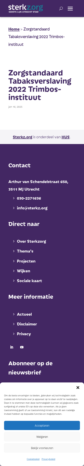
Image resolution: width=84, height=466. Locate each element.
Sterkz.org (22, 136)
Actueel (24, 314)
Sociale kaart (29, 280)
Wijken (23, 270)
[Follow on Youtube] (22, 347)
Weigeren (42, 436)
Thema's (25, 250)
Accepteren (42, 425)
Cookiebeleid (33, 459)
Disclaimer (27, 323)
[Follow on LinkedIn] (11, 347)
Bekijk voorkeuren (42, 448)
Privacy (24, 333)
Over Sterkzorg (31, 241)
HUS (66, 136)
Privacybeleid (48, 459)
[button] (78, 388)
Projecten (26, 260)
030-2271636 (29, 198)
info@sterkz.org (32, 207)
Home (14, 28)
